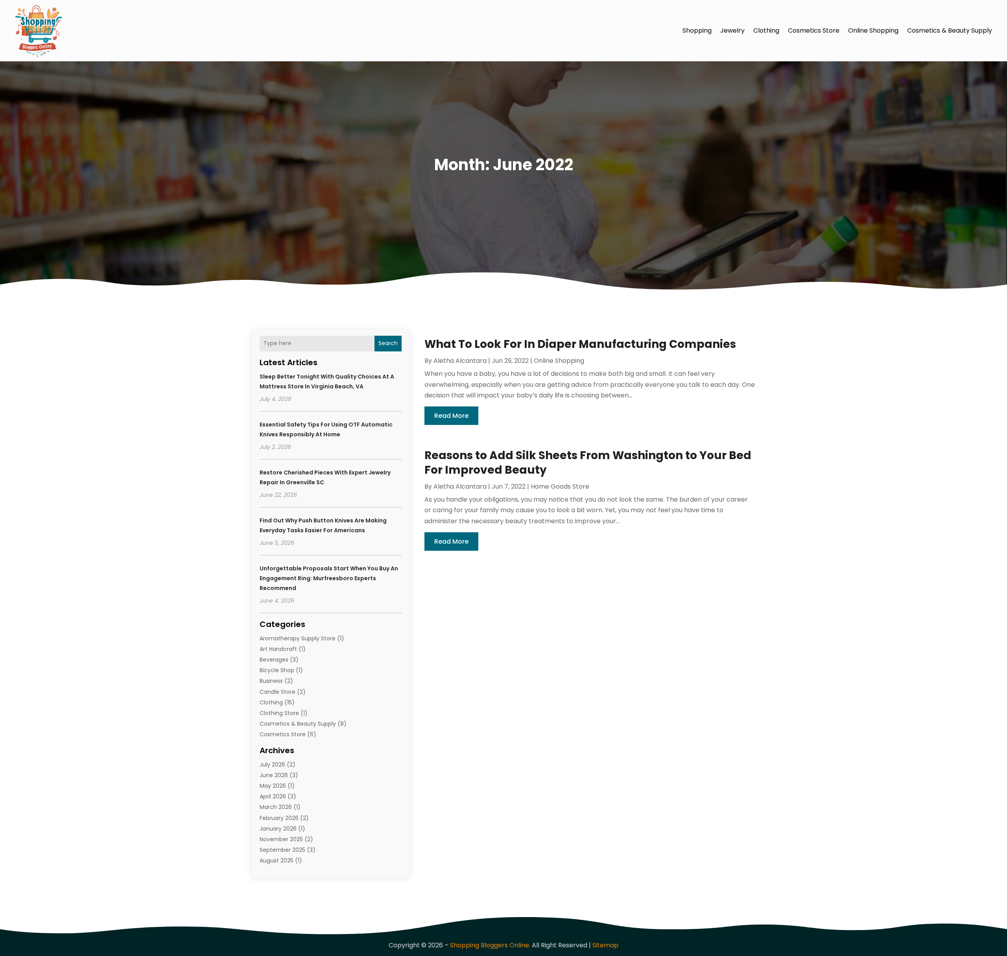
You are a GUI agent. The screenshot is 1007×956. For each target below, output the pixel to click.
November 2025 (281, 839)
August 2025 (276, 860)
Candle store (277, 692)
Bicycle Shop (277, 670)
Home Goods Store (560, 486)
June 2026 (274, 775)
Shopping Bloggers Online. (490, 945)
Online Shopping (873, 30)
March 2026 (276, 807)
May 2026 (273, 786)
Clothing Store (279, 713)
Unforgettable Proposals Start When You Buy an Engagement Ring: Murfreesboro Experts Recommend (329, 578)
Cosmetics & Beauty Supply (949, 30)
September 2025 (282, 850)
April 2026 (273, 796)
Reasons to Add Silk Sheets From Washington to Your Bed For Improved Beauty (587, 462)
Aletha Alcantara (460, 360)
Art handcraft (278, 649)
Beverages (274, 660)
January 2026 (278, 829)
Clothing (766, 30)
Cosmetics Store (813, 30)
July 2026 (272, 764)
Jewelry (732, 30)
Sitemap (605, 945)
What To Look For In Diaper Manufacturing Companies (580, 344)
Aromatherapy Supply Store (298, 638)
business (271, 681)
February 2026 (279, 818)
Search (388, 343)
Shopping (697, 30)
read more (451, 415)
